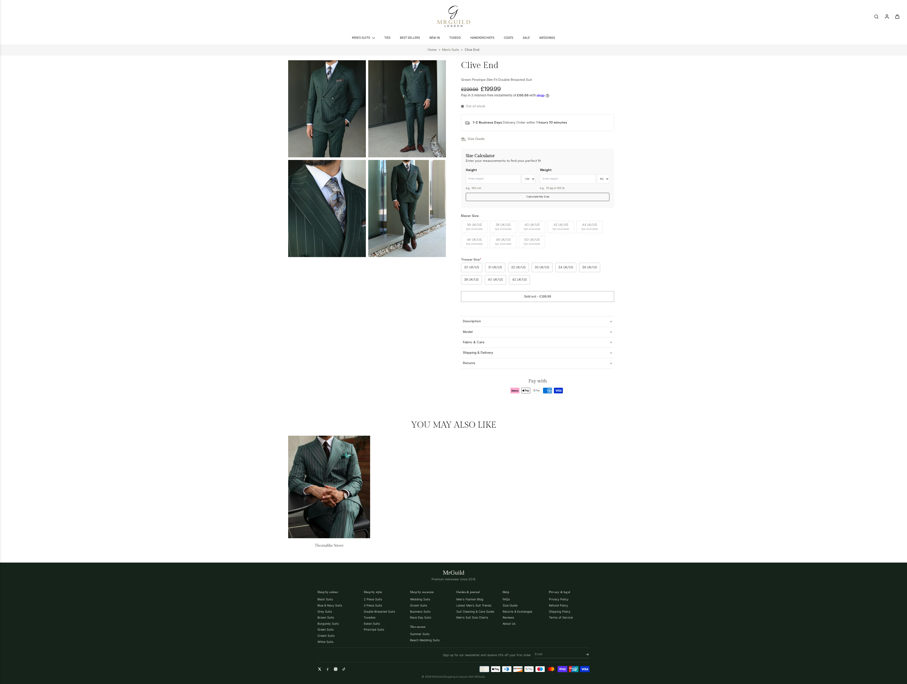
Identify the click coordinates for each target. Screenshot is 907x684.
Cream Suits (326, 635)
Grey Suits (324, 611)
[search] (876, 16)
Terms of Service (561, 617)
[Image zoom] (327, 108)
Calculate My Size (537, 196)
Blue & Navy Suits (329, 605)
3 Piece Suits (373, 605)
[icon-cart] (897, 16)
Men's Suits (450, 50)
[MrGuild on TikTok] (344, 669)
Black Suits (325, 599)
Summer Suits (420, 634)
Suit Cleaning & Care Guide (475, 611)
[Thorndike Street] (329, 487)
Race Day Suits (420, 617)
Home (432, 50)
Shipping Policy (559, 611)
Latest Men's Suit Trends (474, 605)
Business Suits (420, 611)
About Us (509, 623)
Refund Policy (558, 605)
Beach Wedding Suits (425, 640)
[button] (537, 296)
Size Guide (510, 605)
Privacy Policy (559, 599)
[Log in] (886, 16)
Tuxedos (370, 617)
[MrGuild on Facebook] (327, 669)
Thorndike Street (329, 545)
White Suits (325, 642)
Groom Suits (418, 605)
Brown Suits (325, 617)
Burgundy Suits (328, 623)
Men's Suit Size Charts (472, 617)
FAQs (506, 599)
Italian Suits (372, 623)
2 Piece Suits (373, 599)
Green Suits (325, 629)
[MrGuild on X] (319, 669)
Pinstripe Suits (374, 629)
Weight (546, 170)
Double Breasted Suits (379, 611)
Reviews (508, 617)
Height (471, 170)
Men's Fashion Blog (469, 599)
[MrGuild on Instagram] (336, 669)
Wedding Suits (420, 599)
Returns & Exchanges (517, 611)
